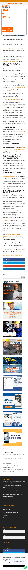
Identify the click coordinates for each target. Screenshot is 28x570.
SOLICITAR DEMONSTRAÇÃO (7, 29)
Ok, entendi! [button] (14, 565)
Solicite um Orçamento (15, 3)
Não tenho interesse (7, 33)
